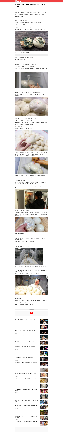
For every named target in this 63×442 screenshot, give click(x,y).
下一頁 (31, 312)
